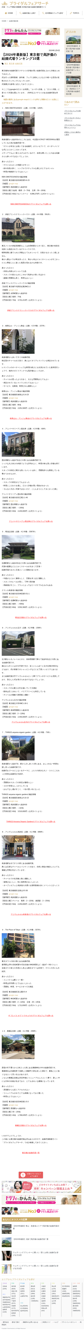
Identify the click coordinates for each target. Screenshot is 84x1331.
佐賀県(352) (76, 1291)
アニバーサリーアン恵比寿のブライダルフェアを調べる (31, 521)
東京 (6, 63)
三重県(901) (34, 1301)
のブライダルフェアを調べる (44, 822)
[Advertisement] (73, 177)
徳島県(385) (66, 1293)
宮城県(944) (6, 1302)
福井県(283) (24, 1311)
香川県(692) (66, 1286)
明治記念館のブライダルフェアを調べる (31, 617)
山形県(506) (6, 1307)
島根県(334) (55, 1298)
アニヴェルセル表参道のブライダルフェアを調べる (31, 914)
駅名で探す (16, 1322)
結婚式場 (18, 63)
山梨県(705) (24, 1296)
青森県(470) (6, 1297)
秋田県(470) (6, 1304)
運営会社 (6, 1322)
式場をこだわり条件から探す (72, 133)
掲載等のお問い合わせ (30, 1322)
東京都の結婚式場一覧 (31, 1153)
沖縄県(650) (76, 1310)
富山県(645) (24, 1306)
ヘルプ (56, 1322)
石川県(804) (24, 1308)
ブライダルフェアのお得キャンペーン (72, 126)
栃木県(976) (15, 1310)
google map (13, 184)
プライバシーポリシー (69, 1322)
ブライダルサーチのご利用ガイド (72, 119)
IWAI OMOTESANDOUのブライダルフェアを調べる (30, 204)
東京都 (11, 63)
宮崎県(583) (76, 1303)
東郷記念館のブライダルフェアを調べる (31, 1125)
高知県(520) (66, 1296)
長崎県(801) (76, 1293)
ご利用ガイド (46, 1322)
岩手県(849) (6, 1300)
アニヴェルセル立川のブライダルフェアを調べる (31, 722)
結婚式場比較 (13, 21)
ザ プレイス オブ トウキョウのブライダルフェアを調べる (30, 1016)
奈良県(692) (45, 1306)
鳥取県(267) (55, 1296)
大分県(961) (76, 1296)
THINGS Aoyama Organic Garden (19, 822)
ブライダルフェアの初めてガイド (72, 112)
